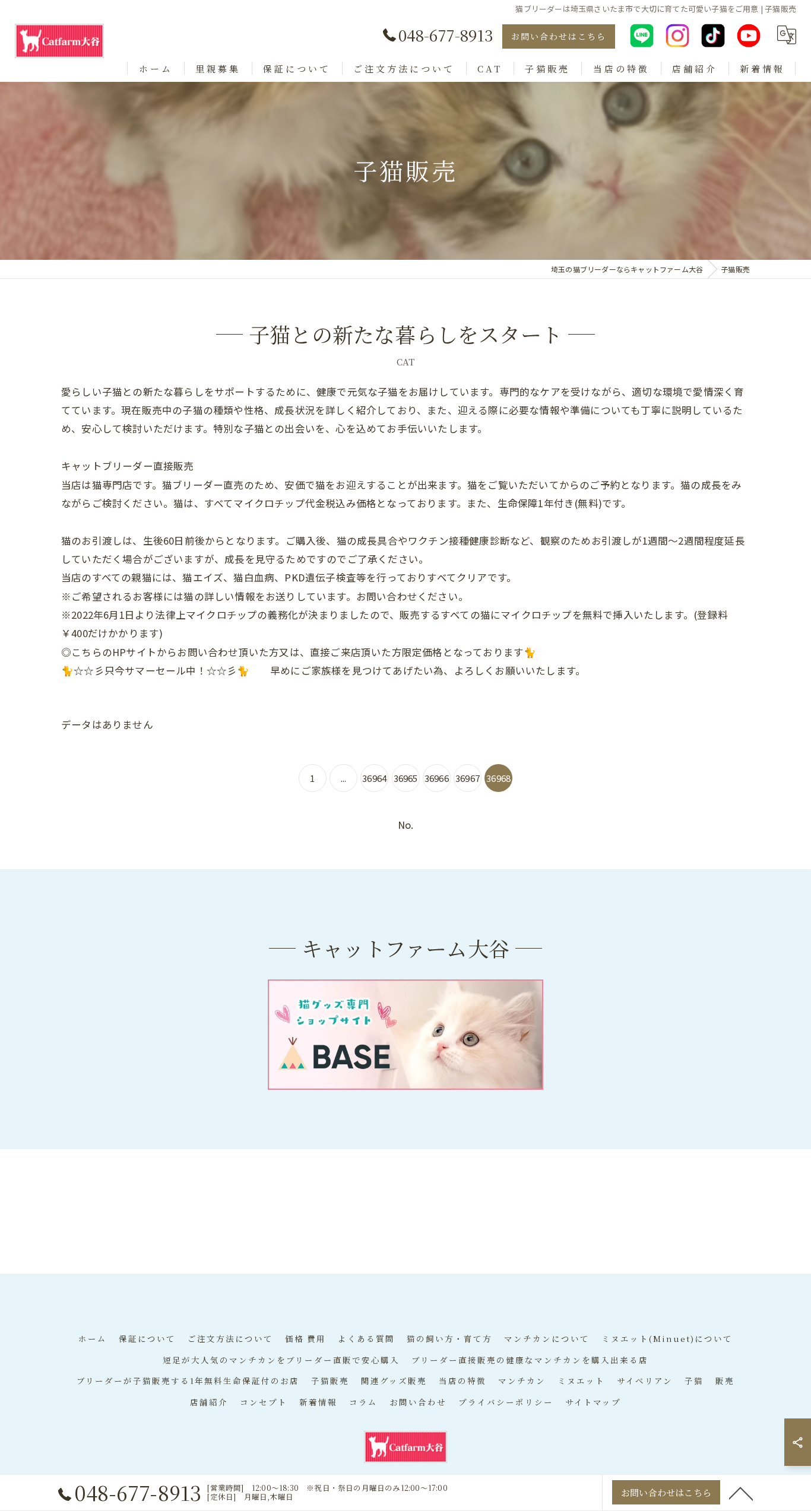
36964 (374, 778)
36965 (406, 778)
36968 (498, 778)
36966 (436, 778)
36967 (467, 778)
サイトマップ (593, 1402)
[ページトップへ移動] (741, 1492)
